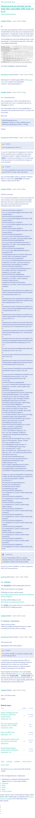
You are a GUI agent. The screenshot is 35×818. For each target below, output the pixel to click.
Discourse (11, 769)
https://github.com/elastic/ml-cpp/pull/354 (12, 602)
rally (10, 718)
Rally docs (18, 673)
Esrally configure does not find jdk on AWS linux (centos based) (9, 714)
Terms (3, 785)
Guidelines (17, 761)
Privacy (4, 787)
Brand (3, 789)
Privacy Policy (5, 765)
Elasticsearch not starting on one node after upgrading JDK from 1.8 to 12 (17, 8)
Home (2, 761)
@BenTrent (6, 621)
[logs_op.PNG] (17, 54)
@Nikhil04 (7, 582)
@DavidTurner (15, 621)
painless (11, 727)
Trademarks (5, 783)
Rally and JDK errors (8, 732)
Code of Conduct (7, 791)
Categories (9, 761)
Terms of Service (27, 761)
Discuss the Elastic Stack (8, 2)
